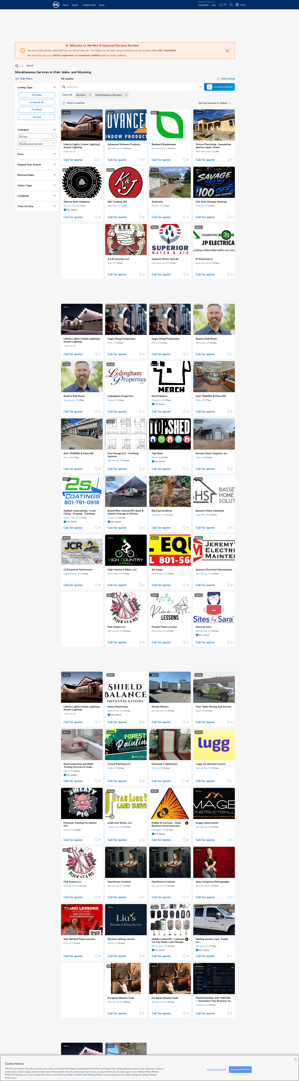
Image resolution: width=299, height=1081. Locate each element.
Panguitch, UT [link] (158, 400)
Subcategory (23, 142)
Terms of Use (144, 1071)
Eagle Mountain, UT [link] (72, 573)
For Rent (37, 109)
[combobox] (36, 136)
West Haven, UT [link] (202, 343)
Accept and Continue (240, 1069)
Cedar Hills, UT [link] (202, 515)
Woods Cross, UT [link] (71, 518)
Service (37, 117)
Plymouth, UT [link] (201, 206)
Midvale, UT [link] (157, 768)
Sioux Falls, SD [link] (114, 206)
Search (30, 65)
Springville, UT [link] (202, 946)
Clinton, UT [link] (112, 518)
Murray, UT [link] (112, 400)
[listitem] (82, 136)
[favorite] (96, 160)
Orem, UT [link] (112, 263)
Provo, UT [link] (112, 343)
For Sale (37, 95)
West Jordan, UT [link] (114, 573)
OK (295, 1059)
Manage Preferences (216, 1069)
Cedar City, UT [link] (69, 151)
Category (21, 135)
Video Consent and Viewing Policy (85, 1074)
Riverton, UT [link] (157, 206)
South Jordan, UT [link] (159, 573)
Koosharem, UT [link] (158, 515)
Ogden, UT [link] (156, 457)
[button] (53, 136)
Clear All (67, 94)
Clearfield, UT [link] (201, 1005)
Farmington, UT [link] (158, 830)
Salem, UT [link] (68, 771)
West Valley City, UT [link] (204, 151)
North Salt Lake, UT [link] (204, 263)
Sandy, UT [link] (200, 711)
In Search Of (37, 102)
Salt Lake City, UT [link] (115, 148)
